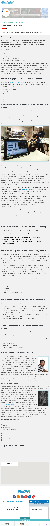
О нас (12, 505)
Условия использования (12, 507)
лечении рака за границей (10, 165)
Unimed (3, 22)
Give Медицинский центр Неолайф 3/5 (4, 28)
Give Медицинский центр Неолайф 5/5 (6, 28)
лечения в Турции (5, 376)
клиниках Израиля (15, 82)
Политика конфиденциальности (12, 509)
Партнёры (12, 514)
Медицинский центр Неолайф (15, 22)
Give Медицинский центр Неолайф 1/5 (2, 28)
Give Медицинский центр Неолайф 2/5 (3, 28)
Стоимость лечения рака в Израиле (10, 404)
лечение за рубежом (19, 334)
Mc (6, 22)
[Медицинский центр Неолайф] (25, 13)
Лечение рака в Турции (28, 189)
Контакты (12, 511)
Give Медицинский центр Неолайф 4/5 (5, 28)
